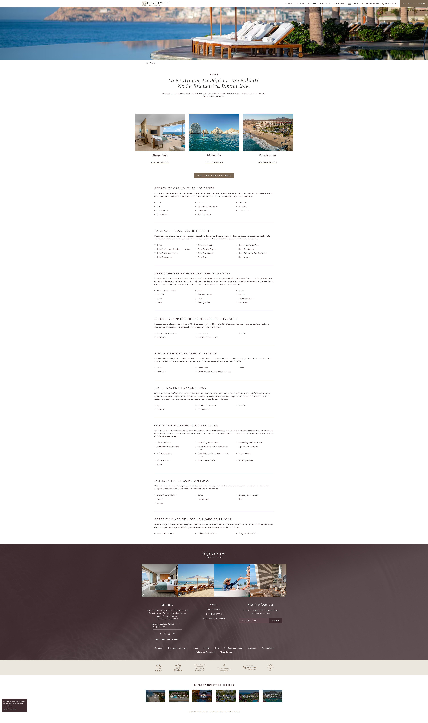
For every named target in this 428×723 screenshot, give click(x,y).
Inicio (159, 202)
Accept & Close (9, 709)
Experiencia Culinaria (319, 3)
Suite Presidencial (164, 257)
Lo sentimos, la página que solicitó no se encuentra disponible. (214, 83)
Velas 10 (160, 295)
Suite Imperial (245, 257)
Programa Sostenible (248, 533)
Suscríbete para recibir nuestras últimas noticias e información (260, 611)
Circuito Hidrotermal (207, 405)
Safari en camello (164, 453)
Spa (158, 405)
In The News (203, 210)
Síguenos (214, 553)
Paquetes (161, 337)
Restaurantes (203, 499)
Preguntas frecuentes (177, 648)
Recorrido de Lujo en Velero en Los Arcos (213, 454)
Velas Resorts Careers (167, 639)
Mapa (159, 464)
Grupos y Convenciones (167, 333)
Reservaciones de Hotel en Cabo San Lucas (192, 519)
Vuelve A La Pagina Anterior (215, 175)
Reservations (203, 409)
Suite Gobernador (205, 253)
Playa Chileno (245, 453)
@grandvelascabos (214, 557)
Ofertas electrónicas (233, 648)
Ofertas (300, 3)
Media (206, 648)
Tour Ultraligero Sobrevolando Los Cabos (213, 448)
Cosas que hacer (164, 443)
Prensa (214, 605)
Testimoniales (163, 214)
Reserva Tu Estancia (414, 4)
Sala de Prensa (204, 214)
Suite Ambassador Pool (249, 245)
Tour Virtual (372, 4)
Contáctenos (267, 155)
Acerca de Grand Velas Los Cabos (184, 188)
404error (154, 63)
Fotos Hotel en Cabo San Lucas (182, 480)
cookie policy (7, 706)
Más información (160, 162)
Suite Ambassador (206, 245)
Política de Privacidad (207, 533)
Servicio (242, 333)
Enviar (276, 620)
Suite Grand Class (246, 249)
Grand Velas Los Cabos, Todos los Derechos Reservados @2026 (214, 712)
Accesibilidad (162, 210)
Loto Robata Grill (246, 299)
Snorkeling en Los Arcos (208, 443)
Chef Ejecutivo (204, 303)
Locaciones (203, 333)
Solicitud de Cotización (208, 337)
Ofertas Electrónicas (166, 533)
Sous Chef (243, 303)
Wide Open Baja (246, 460)
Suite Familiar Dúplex (207, 249)
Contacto (167, 604)
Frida (200, 299)
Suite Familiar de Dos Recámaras (253, 253)
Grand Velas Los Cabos (166, 495)
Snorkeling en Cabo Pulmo (250, 443)
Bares (159, 303)
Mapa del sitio (226, 652)
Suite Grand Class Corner (167, 253)
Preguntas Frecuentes (208, 206)
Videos (160, 503)
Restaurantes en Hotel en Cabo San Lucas (192, 273)
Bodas (159, 368)
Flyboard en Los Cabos (249, 447)
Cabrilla (242, 290)
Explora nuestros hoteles (214, 685)
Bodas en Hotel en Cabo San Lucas (185, 353)
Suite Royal (203, 257)
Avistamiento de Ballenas (168, 447)
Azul (200, 290)
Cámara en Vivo (214, 614)
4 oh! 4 (214, 74)
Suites (289, 3)
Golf (158, 206)
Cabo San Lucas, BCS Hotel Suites (183, 231)
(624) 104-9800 (159, 627)
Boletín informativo (261, 604)
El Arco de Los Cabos (207, 460)
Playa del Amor (163, 460)
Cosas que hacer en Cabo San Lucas (186, 425)
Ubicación (339, 3)
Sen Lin (242, 295)
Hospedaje (160, 155)
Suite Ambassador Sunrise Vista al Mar (173, 249)
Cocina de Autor (205, 295)
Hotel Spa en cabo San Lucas (180, 388)
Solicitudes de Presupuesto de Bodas (214, 372)
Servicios (242, 206)
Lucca (159, 299)
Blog (217, 648)
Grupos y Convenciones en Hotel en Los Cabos (196, 319)
